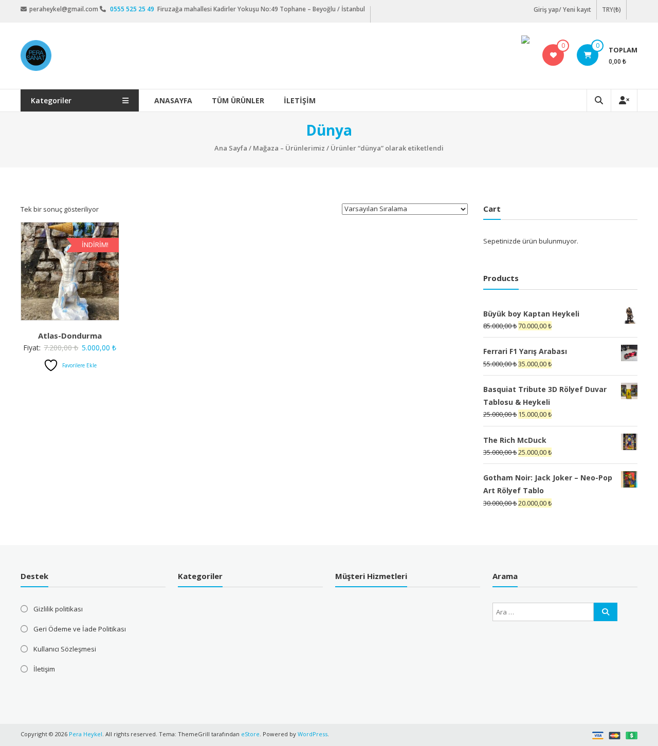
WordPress (312, 734)
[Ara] (605, 612)
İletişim (300, 100)
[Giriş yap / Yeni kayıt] (624, 100)
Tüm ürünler (238, 100)
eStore (250, 734)
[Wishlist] (553, 55)
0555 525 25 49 (133, 9)
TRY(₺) (611, 9)
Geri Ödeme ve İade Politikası (79, 628)
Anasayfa (173, 100)
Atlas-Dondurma (70, 335)
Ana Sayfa (230, 148)
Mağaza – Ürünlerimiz (289, 148)
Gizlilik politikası (58, 608)
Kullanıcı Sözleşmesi (64, 649)
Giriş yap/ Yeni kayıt (562, 9)
